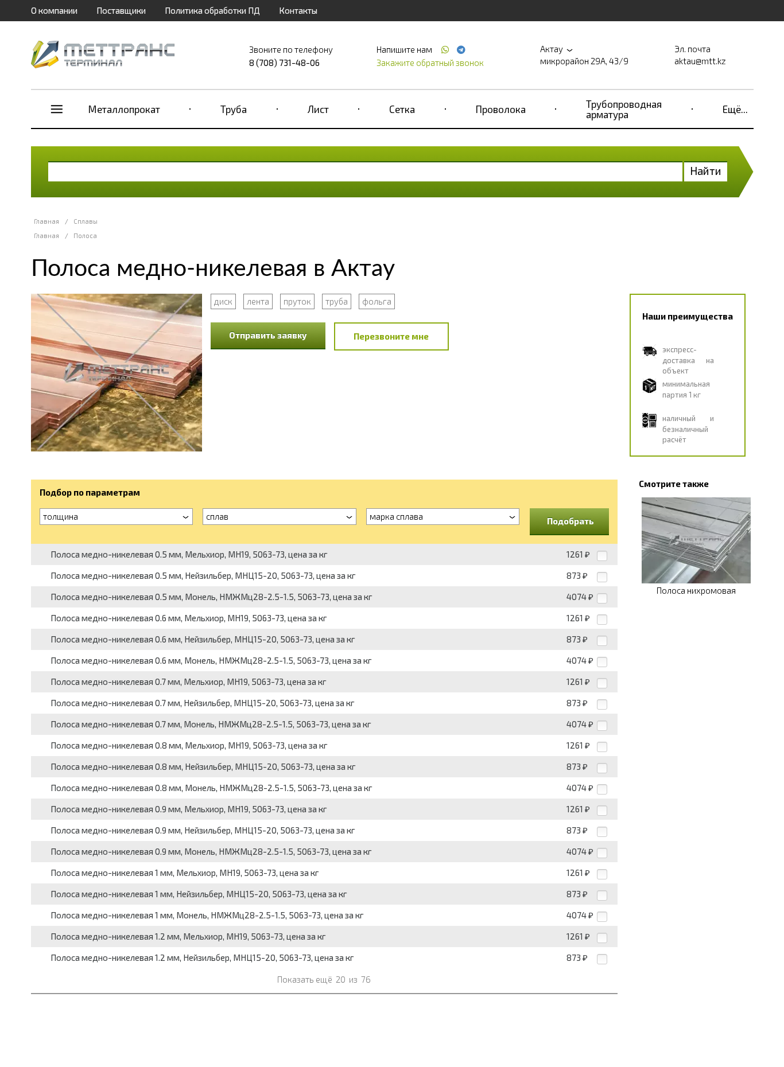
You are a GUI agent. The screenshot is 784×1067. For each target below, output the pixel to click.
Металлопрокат (124, 109)
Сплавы (85, 221)
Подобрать (570, 521)
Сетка (402, 109)
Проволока (501, 109)
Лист (318, 109)
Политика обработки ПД (212, 10)
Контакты (298, 10)
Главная (46, 221)
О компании (54, 10)
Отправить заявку (268, 335)
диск (223, 301)
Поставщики (121, 10)
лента (258, 301)
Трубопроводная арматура (624, 109)
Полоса (85, 235)
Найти (705, 170)
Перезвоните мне (391, 336)
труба (336, 301)
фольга (376, 301)
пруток (297, 301)
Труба (233, 109)
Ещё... (735, 109)
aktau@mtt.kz (700, 61)
